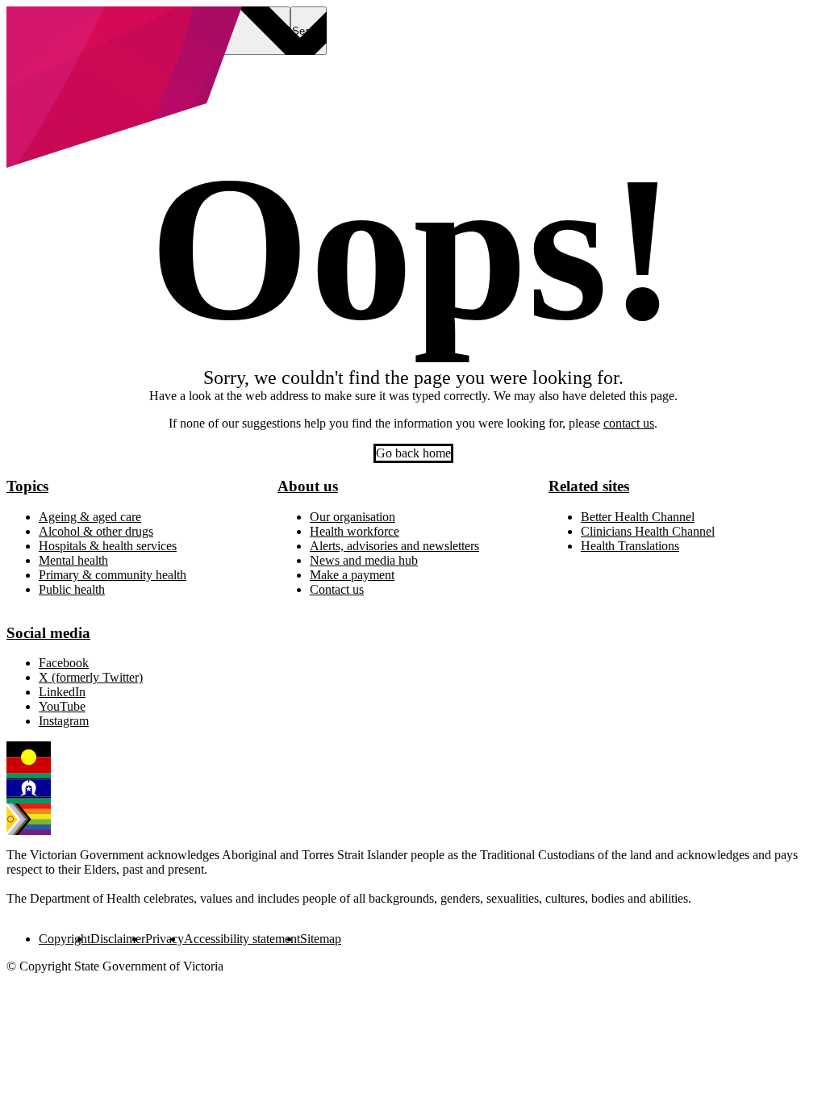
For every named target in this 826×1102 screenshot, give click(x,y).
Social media (48, 632)
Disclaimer (117, 938)
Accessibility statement (242, 938)
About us (307, 486)
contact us (628, 423)
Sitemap (320, 938)
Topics (27, 486)
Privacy (164, 938)
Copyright (64, 938)
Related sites (589, 486)
